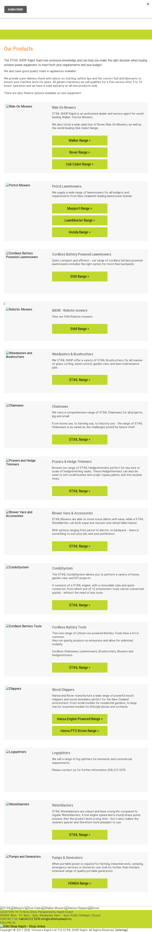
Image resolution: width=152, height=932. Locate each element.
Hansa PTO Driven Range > (80, 730)
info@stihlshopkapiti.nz (56, 919)
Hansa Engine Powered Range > (80, 719)
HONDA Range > (79, 883)
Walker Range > (80, 140)
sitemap (121, 930)
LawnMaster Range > (80, 220)
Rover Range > (79, 152)
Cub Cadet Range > (79, 164)
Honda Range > (79, 232)
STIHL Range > (79, 379)
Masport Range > (79, 208)
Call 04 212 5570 (29, 919)
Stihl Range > (79, 276)
